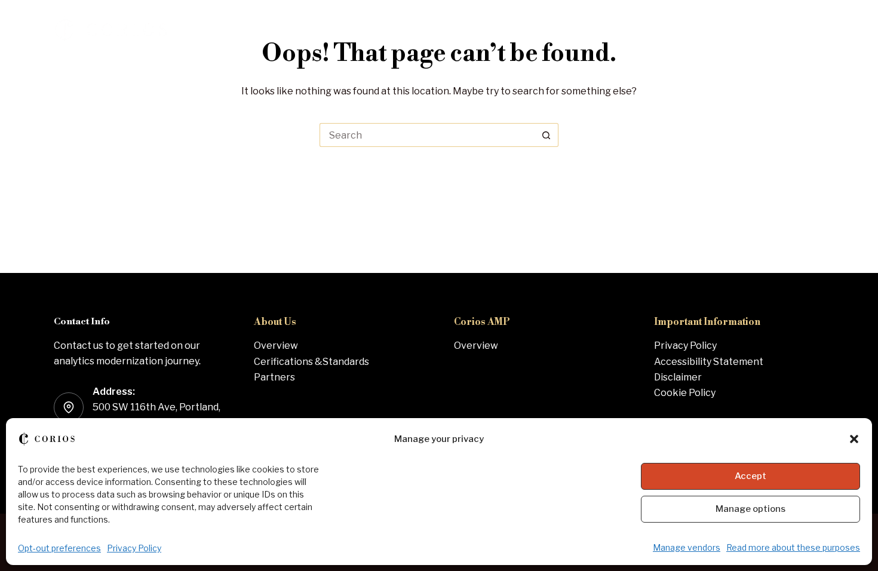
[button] (854, 439)
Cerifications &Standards (311, 361)
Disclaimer (678, 377)
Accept (750, 476)
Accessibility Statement (708, 361)
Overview (276, 345)
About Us (691, 29)
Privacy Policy (134, 548)
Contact (784, 29)
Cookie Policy (685, 392)
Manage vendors (686, 547)
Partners (274, 377)
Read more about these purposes (793, 547)
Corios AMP (603, 29)
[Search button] (546, 135)
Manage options (750, 509)
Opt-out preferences (59, 548)
